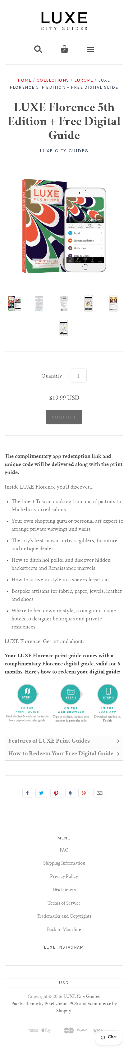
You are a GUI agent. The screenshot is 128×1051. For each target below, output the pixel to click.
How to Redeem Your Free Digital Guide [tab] (60, 754)
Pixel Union (55, 1004)
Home (25, 80)
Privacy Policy (64, 877)
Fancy (70, 793)
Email (99, 793)
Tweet (41, 793)
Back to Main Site (64, 930)
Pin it (56, 793)
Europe (83, 80)
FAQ (64, 850)
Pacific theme (24, 1004)
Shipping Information (64, 863)
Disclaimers (64, 890)
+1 (84, 793)
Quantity (51, 376)
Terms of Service (64, 903)
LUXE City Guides (64, 151)
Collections (53, 80)
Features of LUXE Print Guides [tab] (49, 741)
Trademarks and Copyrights (64, 917)
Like (27, 793)
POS (73, 1004)
